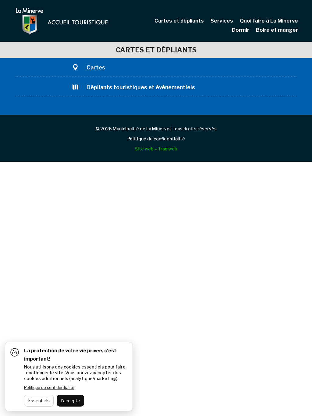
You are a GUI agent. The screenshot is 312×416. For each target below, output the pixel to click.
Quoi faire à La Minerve (269, 21)
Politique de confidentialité (156, 138)
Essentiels (39, 400)
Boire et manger (277, 30)
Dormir (240, 30)
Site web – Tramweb (156, 148)
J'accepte (70, 400)
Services (222, 21)
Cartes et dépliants (179, 21)
